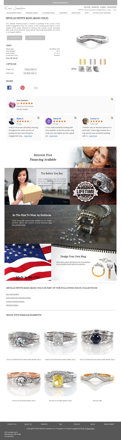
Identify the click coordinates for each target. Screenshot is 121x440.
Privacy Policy (90, 428)
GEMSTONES (76, 13)
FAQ (60, 424)
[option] (74, 69)
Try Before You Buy (35, 38)
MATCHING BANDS (12, 294)
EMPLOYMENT (109, 424)
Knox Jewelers (22, 100)
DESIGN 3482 (97, 401)
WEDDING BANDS (32, 13)
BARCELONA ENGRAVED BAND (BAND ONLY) (60, 359)
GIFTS (87, 13)
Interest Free (43, 155)
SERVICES (44, 424)
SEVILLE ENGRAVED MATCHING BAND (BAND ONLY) (97, 359)
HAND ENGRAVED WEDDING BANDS (18, 298)
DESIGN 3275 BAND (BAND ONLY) (60, 401)
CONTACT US (11, 424)
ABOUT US (28, 424)
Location (103, 7)
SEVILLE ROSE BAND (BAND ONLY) (23, 401)
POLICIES (77, 424)
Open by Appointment (60, 2)
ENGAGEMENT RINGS (14, 13)
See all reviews (22, 109)
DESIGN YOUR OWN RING (102, 13)
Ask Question (14, 38)
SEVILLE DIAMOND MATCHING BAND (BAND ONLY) (23, 359)
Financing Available (43, 159)
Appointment (112, 7)
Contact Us (95, 7)
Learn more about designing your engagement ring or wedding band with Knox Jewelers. (73, 263)
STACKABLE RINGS (48, 13)
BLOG (93, 424)
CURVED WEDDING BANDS (15, 301)
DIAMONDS (63, 13)
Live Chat (87, 7)
